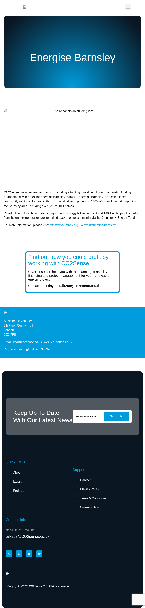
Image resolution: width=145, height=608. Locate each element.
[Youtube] (39, 553)
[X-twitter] (9, 553)
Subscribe (116, 416)
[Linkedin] (19, 553)
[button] (128, 7)
